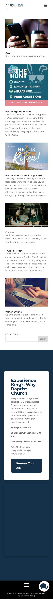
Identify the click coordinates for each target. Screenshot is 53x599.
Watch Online (13, 312)
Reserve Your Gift (25, 465)
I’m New (10, 232)
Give (8, 53)
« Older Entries (12, 334)
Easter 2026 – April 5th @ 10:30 (23, 175)
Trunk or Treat (13, 250)
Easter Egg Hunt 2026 (18, 111)
